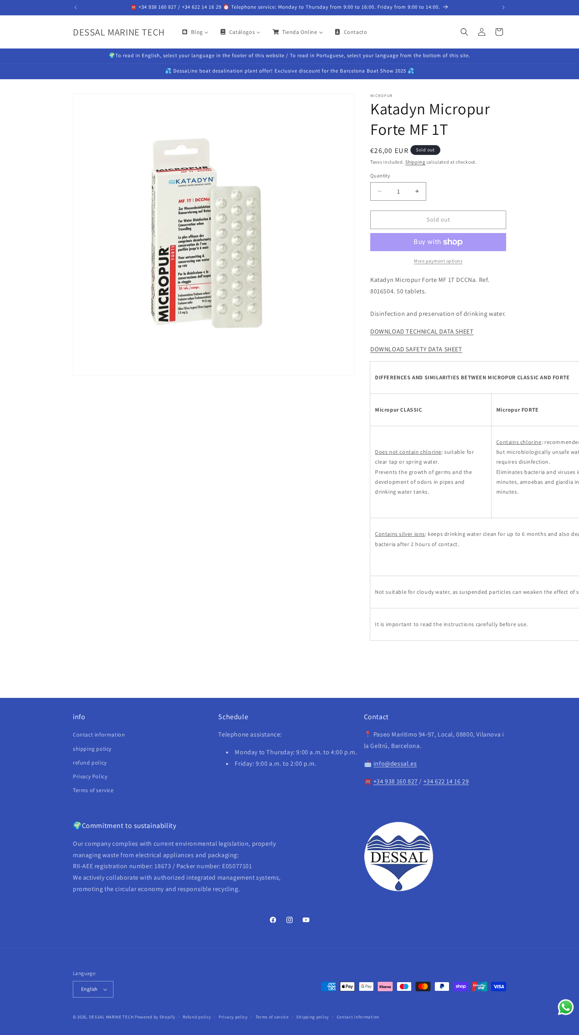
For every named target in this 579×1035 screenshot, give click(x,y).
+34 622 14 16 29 (446, 781)
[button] (464, 32)
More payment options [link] (438, 261)
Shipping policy (312, 1017)
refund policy (90, 762)
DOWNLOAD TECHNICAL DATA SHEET (421, 331)
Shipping (415, 162)
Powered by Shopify (155, 1017)
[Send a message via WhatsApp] (566, 1007)
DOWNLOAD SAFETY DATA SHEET (416, 349)
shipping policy (92, 748)
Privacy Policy (90, 776)
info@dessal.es (395, 763)
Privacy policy (233, 1017)
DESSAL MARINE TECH (111, 1017)
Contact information (99, 734)
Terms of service (93, 790)
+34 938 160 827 (395, 781)
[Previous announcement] (75, 7)
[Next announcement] (503, 7)
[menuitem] (194, 32)
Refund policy (197, 1017)
